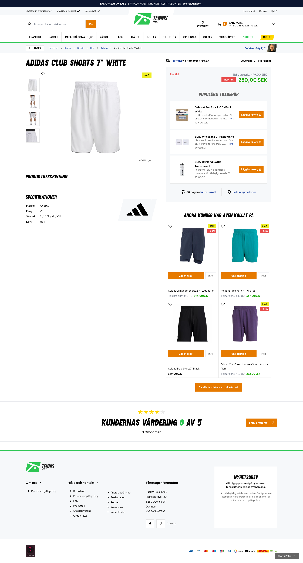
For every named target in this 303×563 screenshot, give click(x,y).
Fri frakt (177, 60)
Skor (120, 37)
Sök (90, 24)
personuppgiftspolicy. (248, 500)
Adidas (104, 48)
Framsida (35, 37)
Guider (207, 37)
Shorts (80, 48)
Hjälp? (274, 11)
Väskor (104, 37)
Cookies (171, 523)
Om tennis (189, 37)
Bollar (151, 37)
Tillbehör (169, 37)
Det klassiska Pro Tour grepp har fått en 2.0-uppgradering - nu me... (214, 117)
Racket (53, 37)
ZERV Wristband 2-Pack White (214, 136)
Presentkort (249, 11)
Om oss (263, 11)
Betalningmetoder (244, 192)
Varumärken (227, 37)
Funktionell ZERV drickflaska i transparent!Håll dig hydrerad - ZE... (214, 171)
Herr (92, 48)
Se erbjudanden (193, 3)
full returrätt (208, 192)
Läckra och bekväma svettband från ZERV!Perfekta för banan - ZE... (214, 142)
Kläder (135, 37)
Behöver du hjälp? (254, 48)
